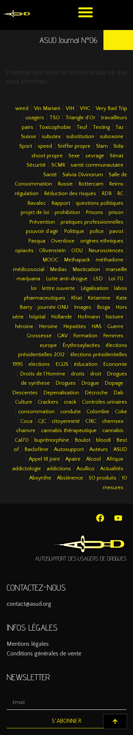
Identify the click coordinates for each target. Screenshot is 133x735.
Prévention (42, 222)
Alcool (93, 459)
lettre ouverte (58, 288)
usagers (34, 118)
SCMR (58, 165)
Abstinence (70, 478)
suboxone (111, 137)
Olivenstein (52, 251)
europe (48, 345)
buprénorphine (51, 440)
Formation (85, 336)
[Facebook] (100, 518)
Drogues (65, 383)
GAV (62, 336)
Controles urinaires (104, 402)
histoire (114, 317)
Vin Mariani (47, 108)
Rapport (60, 203)
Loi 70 (115, 279)
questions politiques (99, 203)
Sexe (74, 156)
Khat (76, 298)
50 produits (102, 478)
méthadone (109, 260)
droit (95, 374)
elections (39, 364)
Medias (58, 270)
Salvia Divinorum (82, 175)
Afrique (114, 459)
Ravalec (36, 203)
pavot (116, 231)
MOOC (50, 260)
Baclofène (36, 449)
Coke (121, 412)
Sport (25, 146)
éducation (86, 364)
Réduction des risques (70, 194)
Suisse (28, 137)
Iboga (103, 307)
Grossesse (39, 336)
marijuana (28, 279)
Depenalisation (61, 393)
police (97, 231)
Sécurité (36, 165)
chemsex (112, 421)
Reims (116, 184)
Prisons (94, 213)
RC (120, 194)
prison (116, 213)
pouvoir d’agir (42, 231)
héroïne (24, 327)
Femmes (113, 336)
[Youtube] (118, 518)
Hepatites (74, 327)
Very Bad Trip (111, 108)
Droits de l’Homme (42, 374)
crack (70, 402)
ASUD (120, 449)
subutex (51, 137)
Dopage (114, 383)
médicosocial (28, 270)
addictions (59, 469)
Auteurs (98, 449)
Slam (102, 146)
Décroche (96, 393)
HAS (97, 327)
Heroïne (48, 327)
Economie (115, 364)
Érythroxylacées (81, 345)
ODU (77, 251)
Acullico (85, 469)
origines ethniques (101, 241)
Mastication (86, 270)
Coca (26, 421)
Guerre (115, 327)
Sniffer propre (74, 146)
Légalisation (95, 288)
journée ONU (53, 307)
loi (34, 288)
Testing (101, 127)
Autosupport (69, 449)
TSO (55, 118)
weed (21, 108)
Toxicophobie (55, 127)
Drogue (90, 383)
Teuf (81, 127)
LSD (98, 279)
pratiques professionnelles (92, 222)
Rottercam (90, 184)
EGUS (61, 364)
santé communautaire (97, 165)
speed (45, 146)
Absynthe (40, 478)
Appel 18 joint (44, 459)
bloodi (103, 440)
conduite (70, 412)
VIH (70, 108)
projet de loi (35, 213)
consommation (36, 412)
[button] (86, 12)
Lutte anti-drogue (67, 279)
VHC (85, 108)
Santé (50, 175)
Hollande (61, 317)
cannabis (112, 431)
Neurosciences (105, 251)
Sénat (116, 156)
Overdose (63, 241)
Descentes (25, 393)
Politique (74, 231)
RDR (107, 194)
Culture (23, 402)
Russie (65, 184)
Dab (118, 393)
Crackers (48, 402)
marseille (116, 270)
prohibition (67, 213)
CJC (42, 421)
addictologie (26, 469)
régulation (26, 194)
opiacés (24, 251)
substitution (80, 137)
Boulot (83, 440)
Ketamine (99, 298)
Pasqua (36, 241)
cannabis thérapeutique (69, 431)
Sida (118, 146)
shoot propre (47, 156)
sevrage (94, 156)
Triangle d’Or (80, 118)
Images (82, 307)
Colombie (97, 412)
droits (78, 374)
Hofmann (89, 317)
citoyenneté (66, 421)
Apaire (73, 459)
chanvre (25, 431)
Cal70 (22, 440)
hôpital (37, 317)
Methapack (77, 260)
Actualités (111, 469)
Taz (119, 127)
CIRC (90, 421)
